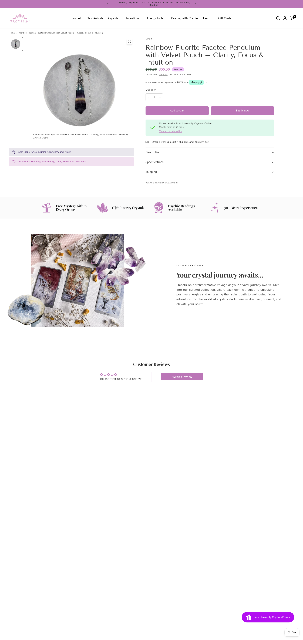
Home (12, 32)
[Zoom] (129, 41)
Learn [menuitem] (206, 18)
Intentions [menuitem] (132, 18)
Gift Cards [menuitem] (224, 18)
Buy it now (242, 110)
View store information (170, 131)
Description (153, 152)
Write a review (182, 376)
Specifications (154, 162)
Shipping (163, 74)
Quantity (151, 89)
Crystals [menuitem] (113, 18)
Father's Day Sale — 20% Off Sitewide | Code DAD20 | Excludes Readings (151, 3)
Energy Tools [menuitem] (155, 18)
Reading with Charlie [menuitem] (184, 18)
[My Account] (284, 18)
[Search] (277, 18)
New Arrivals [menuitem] (95, 18)
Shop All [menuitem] (76, 18)
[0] (291, 18)
